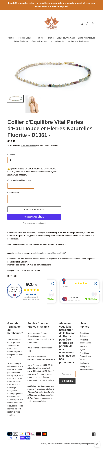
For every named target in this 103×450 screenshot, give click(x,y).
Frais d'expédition (28, 145)
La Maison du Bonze (54, 444)
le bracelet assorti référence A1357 (50, 253)
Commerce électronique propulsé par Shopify (79, 444)
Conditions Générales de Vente (85, 356)
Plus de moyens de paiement (34, 223)
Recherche (84, 363)
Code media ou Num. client (19, 180)
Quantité (11, 155)
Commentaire (13, 192)
